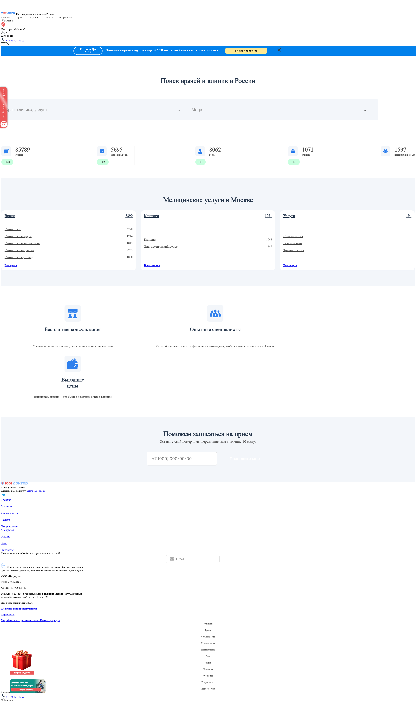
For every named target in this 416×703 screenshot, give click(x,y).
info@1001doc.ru (36, 490)
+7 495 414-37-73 (15, 40)
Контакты (7, 549)
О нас (47, 17)
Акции (5, 536)
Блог (4, 543)
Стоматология (208, 636)
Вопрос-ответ (65, 17)
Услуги (32, 17)
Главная (6, 499)
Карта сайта (7, 614)
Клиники (5, 17)
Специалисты (9, 513)
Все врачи (11, 265)
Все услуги (290, 265)
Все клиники (152, 265)
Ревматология (208, 643)
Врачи (20, 17)
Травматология (208, 649)
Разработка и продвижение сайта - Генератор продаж (30, 620)
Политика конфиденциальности (19, 608)
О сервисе (7, 529)
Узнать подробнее (246, 50)
